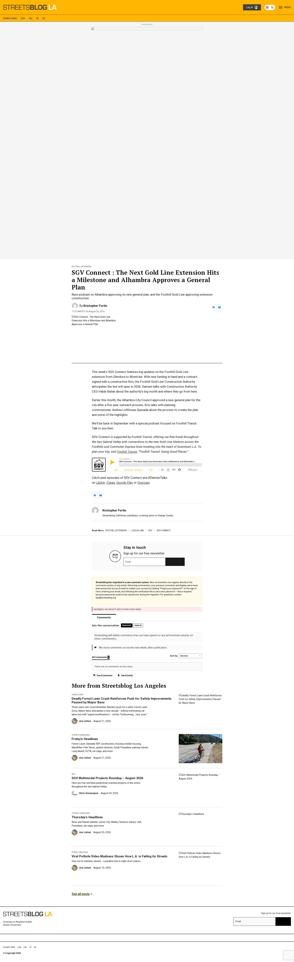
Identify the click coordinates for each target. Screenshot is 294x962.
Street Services (80, 852)
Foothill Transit (127, 451)
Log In (249, 7)
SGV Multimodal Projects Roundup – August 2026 (107, 778)
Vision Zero (77, 695)
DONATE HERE (10, 18)
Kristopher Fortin (95, 306)
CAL (31, 18)
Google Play (124, 482)
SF (37, 18)
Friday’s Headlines (85, 739)
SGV (150, 530)
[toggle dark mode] (270, 7)
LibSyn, (101, 482)
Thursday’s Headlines (87, 817)
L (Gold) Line (137, 530)
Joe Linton (85, 721)
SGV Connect (164, 530)
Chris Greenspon (88, 793)
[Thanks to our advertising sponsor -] (147, 142)
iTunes (110, 482)
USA (23, 18)
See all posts (81, 894)
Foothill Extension (81, 267)
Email (128, 562)
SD (43, 18)
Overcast (144, 482)
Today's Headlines (81, 735)
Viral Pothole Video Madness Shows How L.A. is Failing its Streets (120, 856)
